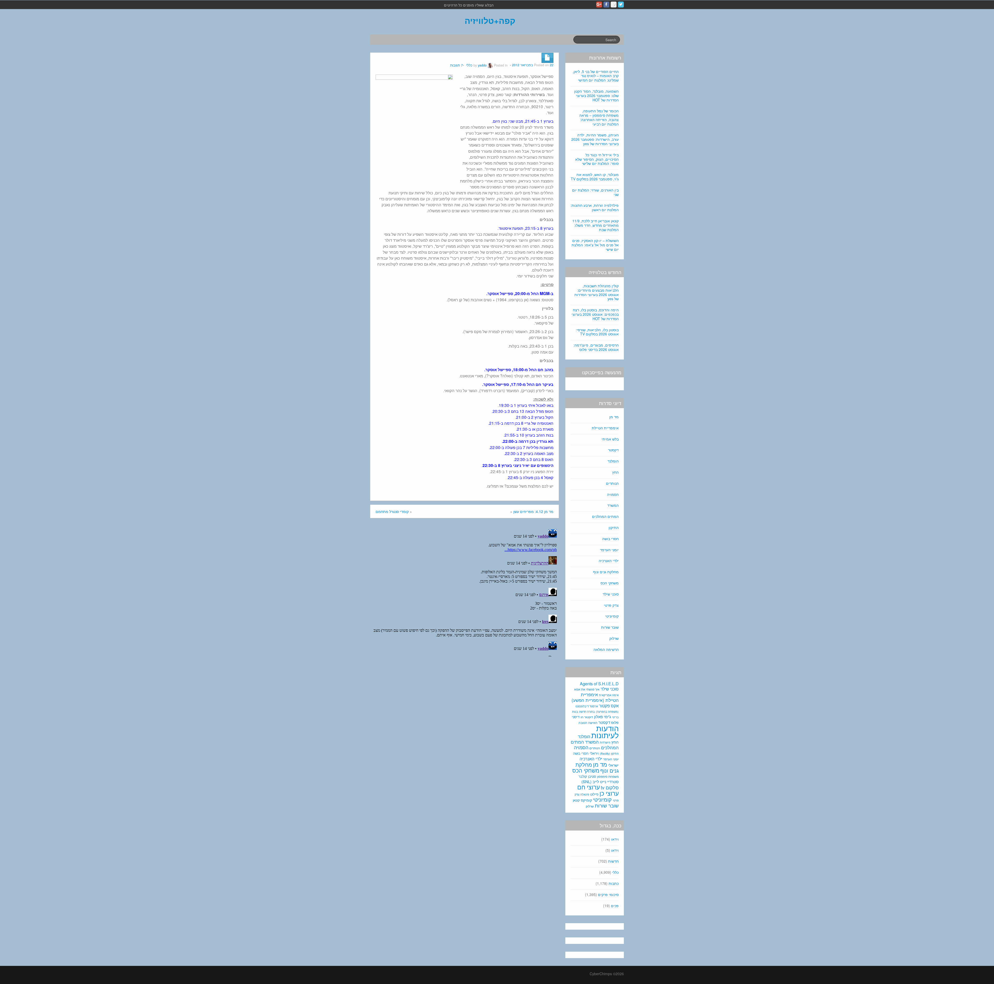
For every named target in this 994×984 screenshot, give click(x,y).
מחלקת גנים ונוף (606, 571)
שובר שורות (610, 627)
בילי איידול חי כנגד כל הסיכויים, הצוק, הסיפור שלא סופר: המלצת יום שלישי (597, 159)
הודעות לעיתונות (605, 731)
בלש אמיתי (610, 439)
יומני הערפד (609, 549)
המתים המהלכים (605, 516)
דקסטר (613, 449)
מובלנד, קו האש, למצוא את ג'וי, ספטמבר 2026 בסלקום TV (595, 176)
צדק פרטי (611, 605)
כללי (469, 65)
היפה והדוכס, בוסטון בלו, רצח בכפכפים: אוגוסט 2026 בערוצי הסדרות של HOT (595, 314)
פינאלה (584, 794)
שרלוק (614, 638)
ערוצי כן (609, 793)
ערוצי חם (588, 787)
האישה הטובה (588, 723)
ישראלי (613, 765)
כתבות (614, 883)
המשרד (613, 505)
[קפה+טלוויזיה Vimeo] (614, 5)
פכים (615, 905)
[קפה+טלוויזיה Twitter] (621, 5)
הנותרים (612, 483)
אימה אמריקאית (609, 695)
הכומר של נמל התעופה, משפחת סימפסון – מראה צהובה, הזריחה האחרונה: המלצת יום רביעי (599, 117)
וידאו (615, 839)
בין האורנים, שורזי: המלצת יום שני (595, 192)
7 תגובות (456, 65)
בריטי (615, 717)
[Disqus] (464, 592)
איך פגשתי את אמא (587, 689)
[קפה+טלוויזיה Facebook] (606, 5)
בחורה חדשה (587, 711)
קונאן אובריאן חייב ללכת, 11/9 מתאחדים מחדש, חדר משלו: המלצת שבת (595, 225)
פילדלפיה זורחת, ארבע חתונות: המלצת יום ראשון (595, 207)
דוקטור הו (587, 717)
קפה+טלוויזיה (490, 20)
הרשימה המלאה (606, 649)
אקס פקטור (609, 705)
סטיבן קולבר (587, 776)
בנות (575, 711)
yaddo (482, 65)
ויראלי (594, 753)
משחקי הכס (610, 582)
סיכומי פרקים (608, 894)
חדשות (613, 861)
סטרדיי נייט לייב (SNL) (600, 781)
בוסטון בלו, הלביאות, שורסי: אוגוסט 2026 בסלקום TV (597, 332)
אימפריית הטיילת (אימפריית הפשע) (595, 697)
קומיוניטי (612, 616)
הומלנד (613, 461)
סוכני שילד (611, 594)
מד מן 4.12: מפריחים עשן (533, 511)
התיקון (614, 527)
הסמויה (613, 494)
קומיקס (586, 800)
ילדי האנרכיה (609, 560)
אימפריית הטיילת (605, 427)
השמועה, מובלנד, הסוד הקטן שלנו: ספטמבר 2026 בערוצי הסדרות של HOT (596, 95)
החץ (615, 472)
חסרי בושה (610, 538)
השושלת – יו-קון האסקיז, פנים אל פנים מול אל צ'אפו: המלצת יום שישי (595, 245)
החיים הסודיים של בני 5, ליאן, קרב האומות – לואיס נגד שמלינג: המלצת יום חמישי (596, 76)
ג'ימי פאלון (602, 716)
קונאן (576, 800)
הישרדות (605, 742)
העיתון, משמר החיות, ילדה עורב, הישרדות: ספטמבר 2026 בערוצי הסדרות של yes (595, 139)
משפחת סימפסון (608, 776)
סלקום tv (610, 787)
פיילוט (594, 794)
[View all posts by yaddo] (490, 65)
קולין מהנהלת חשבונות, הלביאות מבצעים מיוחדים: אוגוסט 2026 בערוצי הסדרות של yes (596, 292)
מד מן (614, 416)
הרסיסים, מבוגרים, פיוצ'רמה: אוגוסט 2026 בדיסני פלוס (596, 347)
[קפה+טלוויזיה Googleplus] (599, 5)
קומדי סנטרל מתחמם (392, 511)
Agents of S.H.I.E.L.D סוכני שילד (599, 686)
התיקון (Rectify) (609, 753)
